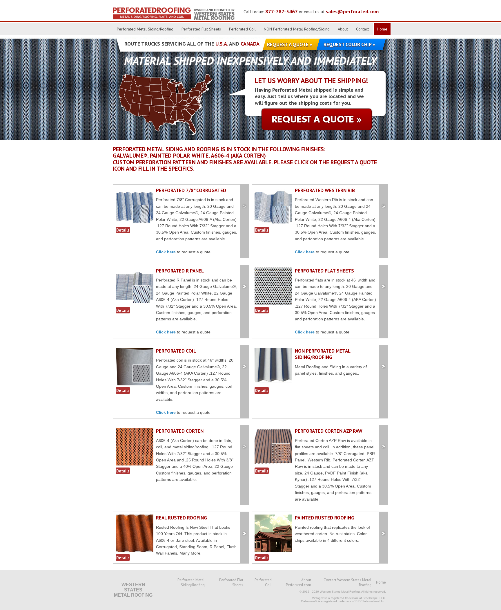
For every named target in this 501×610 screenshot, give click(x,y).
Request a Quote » (289, 44)
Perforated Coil (242, 29)
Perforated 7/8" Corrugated (191, 190)
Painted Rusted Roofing (324, 518)
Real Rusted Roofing (181, 518)
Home (382, 29)
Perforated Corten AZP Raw (328, 431)
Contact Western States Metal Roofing (347, 582)
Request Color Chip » (349, 44)
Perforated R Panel (180, 271)
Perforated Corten (180, 431)
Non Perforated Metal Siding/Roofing (322, 354)
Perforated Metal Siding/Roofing (145, 29)
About (343, 29)
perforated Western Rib (325, 190)
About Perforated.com (298, 582)
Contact (362, 29)
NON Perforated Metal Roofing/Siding (297, 29)
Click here (166, 252)
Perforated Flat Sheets (201, 29)
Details (122, 230)
